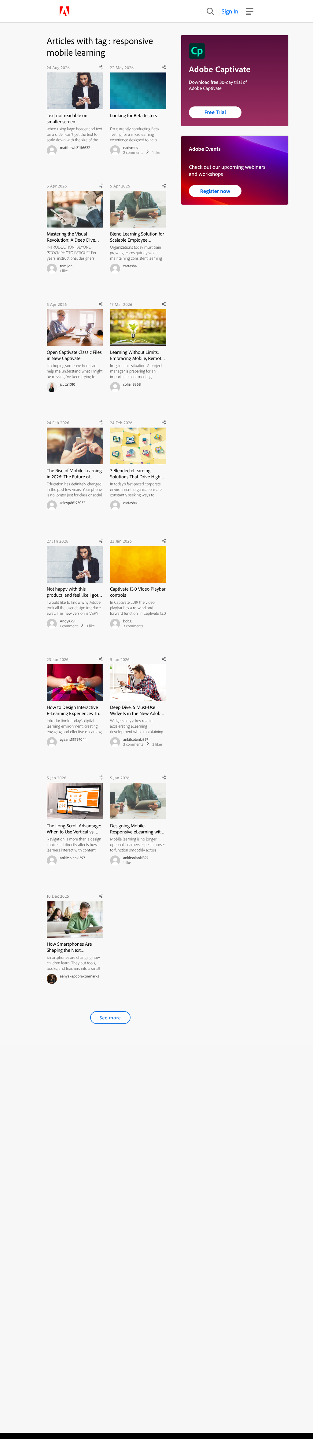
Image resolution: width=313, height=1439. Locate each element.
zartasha (130, 266)
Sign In (230, 11)
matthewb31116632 (75, 147)
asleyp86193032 (72, 502)
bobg (127, 621)
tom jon (66, 266)
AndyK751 (67, 621)
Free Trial (215, 112)
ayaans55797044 (73, 739)
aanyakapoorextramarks (79, 976)
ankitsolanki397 (135, 739)
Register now (215, 191)
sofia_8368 (132, 384)
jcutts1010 (67, 384)
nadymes (130, 147)
